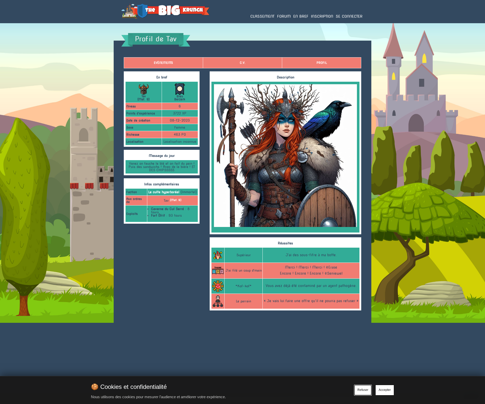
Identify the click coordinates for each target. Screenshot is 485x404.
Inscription (322, 16)
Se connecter (349, 16)
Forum (284, 16)
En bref (300, 16)
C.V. (243, 63)
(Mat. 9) (175, 200)
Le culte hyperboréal (163, 192)
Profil (322, 63)
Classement (262, 16)
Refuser (362, 390)
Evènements (163, 63)
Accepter (385, 390)
